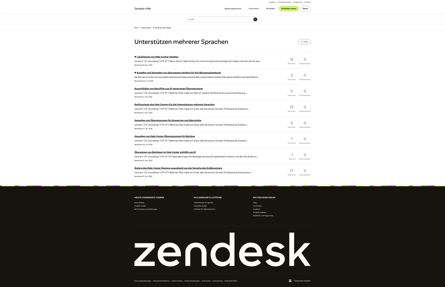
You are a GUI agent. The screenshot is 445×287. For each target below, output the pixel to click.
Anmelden (270, 8)
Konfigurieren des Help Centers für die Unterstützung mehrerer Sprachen (174, 104)
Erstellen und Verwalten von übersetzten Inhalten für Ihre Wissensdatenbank (179, 72)
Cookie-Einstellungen (192, 281)
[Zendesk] (222, 249)
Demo (305, 8)
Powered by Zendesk (302, 281)
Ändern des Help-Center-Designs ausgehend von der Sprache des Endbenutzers (178, 168)
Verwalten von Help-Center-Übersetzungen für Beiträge (164, 136)
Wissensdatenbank (233, 8)
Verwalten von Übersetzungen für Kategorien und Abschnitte (167, 120)
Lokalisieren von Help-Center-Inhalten (157, 56)
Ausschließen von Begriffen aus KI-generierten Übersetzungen (168, 88)
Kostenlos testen (288, 8)
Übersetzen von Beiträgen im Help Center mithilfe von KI (165, 152)
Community (254, 8)
